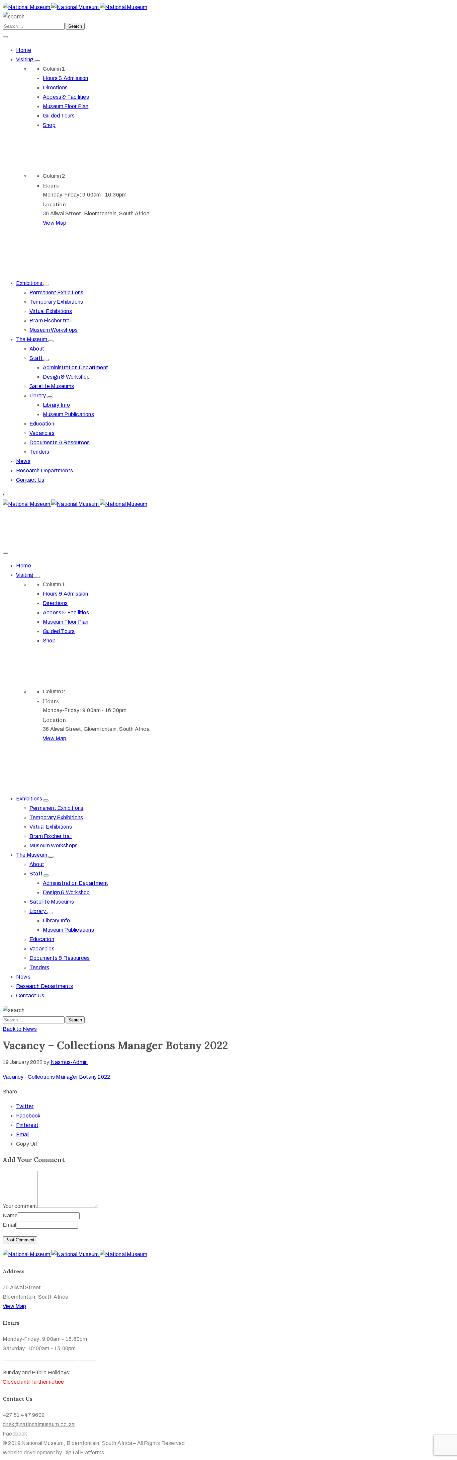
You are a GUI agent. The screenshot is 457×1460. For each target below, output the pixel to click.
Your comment (20, 1206)
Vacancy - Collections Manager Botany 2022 (56, 1077)
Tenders (39, 452)
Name (10, 1215)
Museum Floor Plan (65, 106)
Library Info (56, 405)
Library (38, 395)
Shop (49, 125)
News (23, 461)
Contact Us (30, 480)
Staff (36, 358)
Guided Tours (59, 116)
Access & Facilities (66, 97)
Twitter (24, 1106)
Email (22, 1134)
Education (41, 424)
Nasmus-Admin (69, 1062)
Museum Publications (68, 414)
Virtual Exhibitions (50, 311)
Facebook (28, 1116)
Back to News (20, 1029)
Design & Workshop (66, 377)
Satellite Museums (51, 386)
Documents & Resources (59, 442)
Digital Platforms (83, 1452)
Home (23, 50)
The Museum (32, 339)
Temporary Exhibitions (56, 302)
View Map (55, 223)
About (36, 349)
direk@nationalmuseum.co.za (39, 523)
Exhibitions (29, 283)
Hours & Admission (65, 78)
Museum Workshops (53, 330)
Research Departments (44, 470)
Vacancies (42, 433)
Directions (55, 87)
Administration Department (75, 367)
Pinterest (27, 1125)
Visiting (25, 59)
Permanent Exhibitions (56, 292)
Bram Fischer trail (50, 320)
